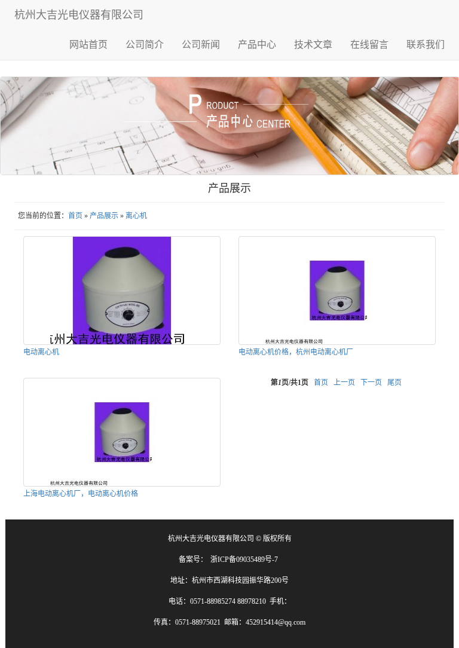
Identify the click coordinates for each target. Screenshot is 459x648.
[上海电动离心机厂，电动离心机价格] (122, 432)
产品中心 (257, 44)
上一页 (344, 382)
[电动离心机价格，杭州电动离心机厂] (337, 290)
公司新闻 (201, 44)
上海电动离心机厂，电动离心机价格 (80, 494)
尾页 (394, 382)
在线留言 (369, 44)
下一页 (371, 382)
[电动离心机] (122, 290)
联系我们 (425, 44)
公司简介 (145, 44)
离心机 (136, 216)
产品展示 (104, 216)
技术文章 (313, 44)
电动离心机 (41, 352)
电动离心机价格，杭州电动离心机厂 (295, 352)
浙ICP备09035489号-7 (244, 559)
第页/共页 (289, 382)
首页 (75, 216)
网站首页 (88, 44)
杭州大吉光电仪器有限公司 (78, 15)
